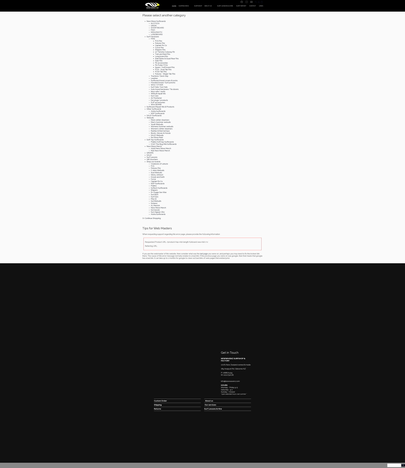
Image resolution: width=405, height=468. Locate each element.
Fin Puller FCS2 (161, 65)
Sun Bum (154, 194)
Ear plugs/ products (159, 100)
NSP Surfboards (158, 113)
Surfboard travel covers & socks (164, 80)
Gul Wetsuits (156, 201)
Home (174, 6)
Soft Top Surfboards (155, 140)
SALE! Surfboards (154, 115)
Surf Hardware (153, 37)
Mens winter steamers (160, 120)
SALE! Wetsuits (157, 135)
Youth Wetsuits (157, 124)
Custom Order (160, 401)
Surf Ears (154, 197)
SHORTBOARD (157, 28)
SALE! (149, 155)
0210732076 (228, 375)
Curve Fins (159, 48)
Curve (153, 179)
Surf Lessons (152, 157)
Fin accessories (161, 63)
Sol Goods (155, 210)
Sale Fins (158, 61)
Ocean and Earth (158, 177)
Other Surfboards (154, 109)
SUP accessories (158, 102)
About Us (208, 6)
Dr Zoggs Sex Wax (159, 192)
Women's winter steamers (161, 129)
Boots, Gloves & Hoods (161, 133)
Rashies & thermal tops (160, 131)
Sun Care (154, 96)
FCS (152, 166)
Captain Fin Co (161, 45)
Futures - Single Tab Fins (165, 74)
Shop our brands (153, 162)
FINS (153, 39)
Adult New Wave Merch (161, 148)
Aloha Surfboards (158, 111)
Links (261, 6)
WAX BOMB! (156, 104)
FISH (153, 30)
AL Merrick (155, 205)
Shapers (154, 190)
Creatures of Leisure (159, 164)
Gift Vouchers (152, 159)
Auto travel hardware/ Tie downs (165, 89)
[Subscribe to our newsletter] (251, 2)
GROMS (150, 153)
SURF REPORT (241, 6)
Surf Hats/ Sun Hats (159, 87)
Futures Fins (160, 43)
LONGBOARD (157, 34)
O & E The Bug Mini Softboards (164, 144)
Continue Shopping (153, 218)
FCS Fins (158, 41)
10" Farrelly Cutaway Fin (165, 52)
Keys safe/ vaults (158, 91)
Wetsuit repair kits (158, 94)
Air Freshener (156, 98)
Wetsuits (150, 118)
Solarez (154, 203)
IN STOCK (155, 23)
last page (204, 254)
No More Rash (157, 137)
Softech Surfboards (159, 188)
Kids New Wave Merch (160, 151)
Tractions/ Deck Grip (159, 76)
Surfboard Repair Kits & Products (160, 107)
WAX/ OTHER (157, 85)
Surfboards (184, 6)
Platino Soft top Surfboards (162, 142)
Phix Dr (154, 199)
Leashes (154, 78)
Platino (154, 186)
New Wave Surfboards (156, 21)
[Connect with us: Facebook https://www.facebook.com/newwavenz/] (242, 2)
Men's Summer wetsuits (161, 122)
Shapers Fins (160, 50)
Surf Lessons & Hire (225, 6)
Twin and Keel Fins (162, 54)
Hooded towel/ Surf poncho (163, 83)
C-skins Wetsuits (157, 170)
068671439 (227, 373)
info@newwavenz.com (230, 381)
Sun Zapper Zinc (158, 212)
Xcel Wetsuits (156, 173)
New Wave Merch (154, 146)
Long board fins (161, 56)
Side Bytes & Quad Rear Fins (167, 58)
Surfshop (198, 6)
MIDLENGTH (156, 32)
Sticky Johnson (157, 175)
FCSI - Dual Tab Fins (163, 69)
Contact (252, 6)
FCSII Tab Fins (161, 72)
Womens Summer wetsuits (162, 126)
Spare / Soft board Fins (165, 67)
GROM (154, 26)
